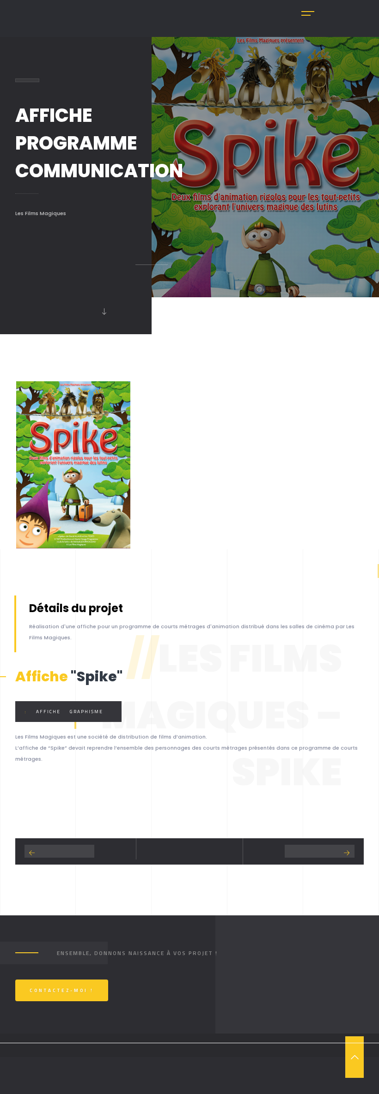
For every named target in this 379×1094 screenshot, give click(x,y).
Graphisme (86, 711)
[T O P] (354, 1057)
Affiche (48, 711)
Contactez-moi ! (62, 990)
